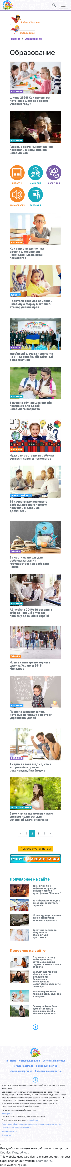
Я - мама (11, 1060)
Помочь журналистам (36, 848)
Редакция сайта (9, 1131)
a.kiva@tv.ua (7, 1113)
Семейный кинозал (54, 1060)
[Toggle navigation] (63, 5)
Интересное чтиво (21, 807)
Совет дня (54, 183)
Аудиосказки (17, 205)
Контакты (6, 1135)
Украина (15, 551)
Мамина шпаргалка (21, 1070)
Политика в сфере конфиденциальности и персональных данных (32, 1124)
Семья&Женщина (29, 1060)
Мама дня (35, 183)
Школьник (17, 91)
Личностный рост (21, 495)
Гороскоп (35, 205)
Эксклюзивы (27, 32)
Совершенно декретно (48, 1070)
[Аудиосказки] (35, 858)
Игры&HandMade (23, 1065)
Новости (17, 183)
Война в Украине (30, 22)
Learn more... (44, 1160)
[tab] (35, 1027)
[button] (54, 5)
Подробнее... (20, 1152)
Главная (15, 38)
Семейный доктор (46, 1065)
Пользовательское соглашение (16, 1127)
